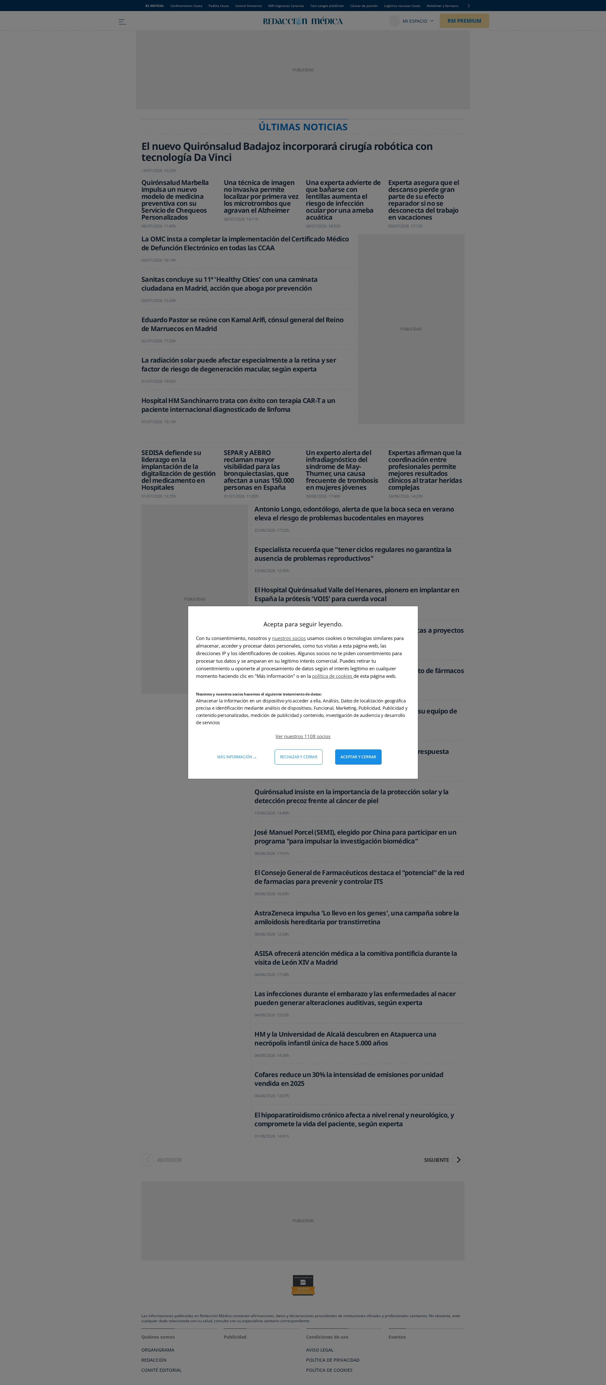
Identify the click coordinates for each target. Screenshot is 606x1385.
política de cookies (333, 676)
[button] (303, 736)
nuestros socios (289, 638)
